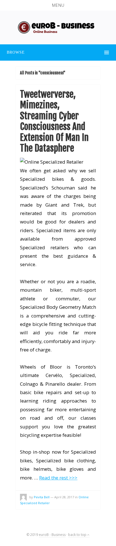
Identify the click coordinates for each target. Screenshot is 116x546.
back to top (77, 534)
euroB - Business (52, 534)
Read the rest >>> (58, 477)
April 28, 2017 (64, 497)
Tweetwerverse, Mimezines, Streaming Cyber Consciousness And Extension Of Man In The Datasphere (54, 121)
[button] (58, 5)
